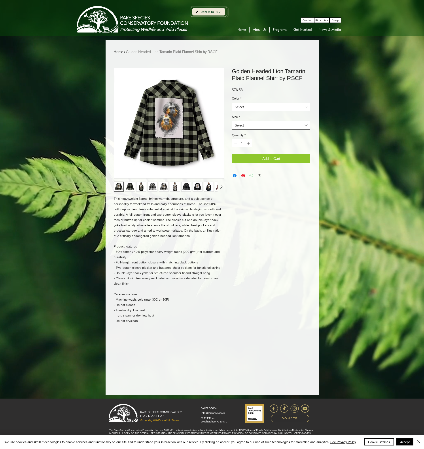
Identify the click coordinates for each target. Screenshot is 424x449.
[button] (259, 30)
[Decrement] (235, 143)
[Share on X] (260, 175)
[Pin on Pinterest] (243, 175)
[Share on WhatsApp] (251, 175)
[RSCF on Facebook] (274, 408)
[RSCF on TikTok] (284, 408)
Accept (405, 442)
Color (236, 98)
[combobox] (271, 107)
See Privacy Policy (343, 442)
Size (236, 117)
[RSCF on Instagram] (294, 408)
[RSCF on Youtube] (305, 408)
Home (118, 52)
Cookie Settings (379, 442)
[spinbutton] (242, 143)
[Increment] (249, 143)
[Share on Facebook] (234, 175)
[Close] (418, 441)
